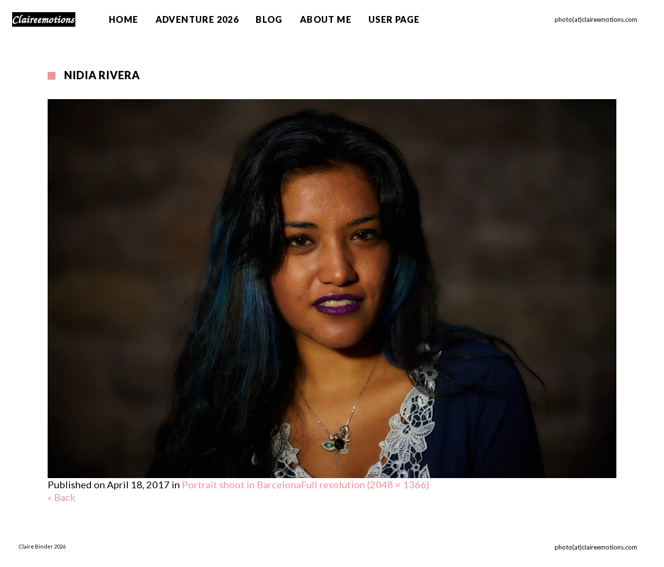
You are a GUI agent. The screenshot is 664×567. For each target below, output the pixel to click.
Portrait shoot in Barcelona (241, 484)
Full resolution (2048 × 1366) (365, 484)
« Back (61, 497)
